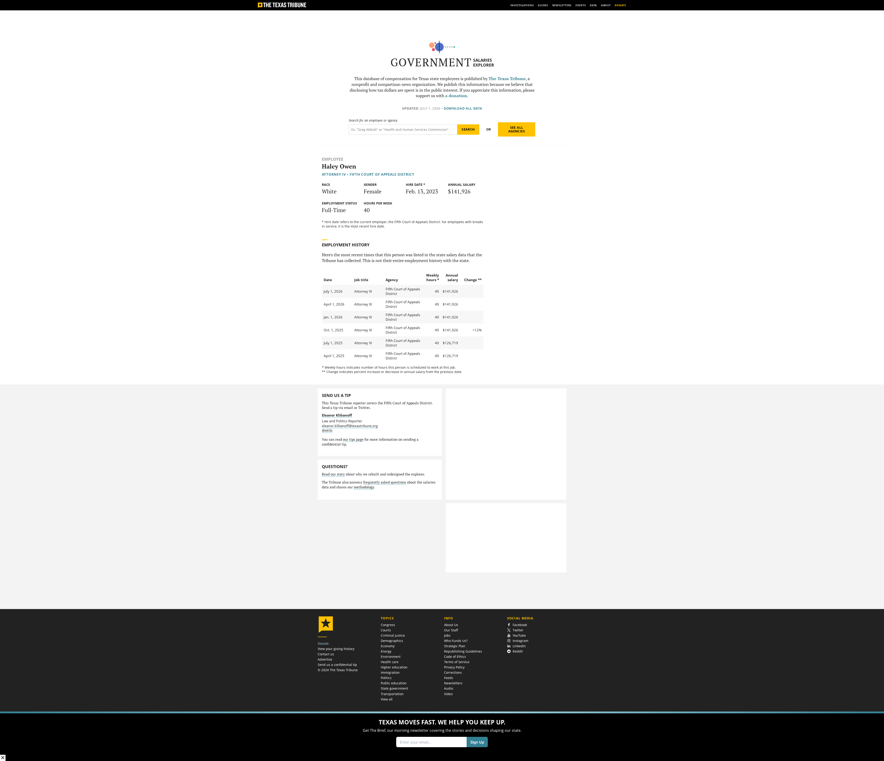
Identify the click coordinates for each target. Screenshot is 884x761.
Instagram (520, 641)
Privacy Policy (454, 667)
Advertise (325, 659)
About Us (451, 625)
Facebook (520, 625)
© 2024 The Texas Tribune (338, 670)
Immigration (390, 672)
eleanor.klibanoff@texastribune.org (350, 425)
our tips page (353, 439)
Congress (388, 625)
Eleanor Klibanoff (337, 415)
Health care (389, 662)
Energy (386, 651)
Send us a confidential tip (337, 664)
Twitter (518, 630)
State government (394, 688)
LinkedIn (519, 646)
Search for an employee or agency (373, 120)
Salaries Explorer (483, 62)
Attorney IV (334, 174)
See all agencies (516, 129)
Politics (386, 678)
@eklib (327, 430)
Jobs (447, 635)
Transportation (392, 694)
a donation (456, 95)
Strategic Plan (454, 646)
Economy (388, 646)
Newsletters (453, 683)
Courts (386, 630)
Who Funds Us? (456, 641)
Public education (394, 683)
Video (448, 694)
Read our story (333, 474)
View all (387, 699)
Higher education (394, 667)
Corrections (453, 672)
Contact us (326, 654)
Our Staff (451, 630)
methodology (364, 487)
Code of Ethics (455, 656)
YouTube (519, 635)
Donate (323, 643)
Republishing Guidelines (463, 651)
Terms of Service (456, 662)
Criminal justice (393, 635)
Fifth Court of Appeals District (382, 174)
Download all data (463, 108)
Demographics (392, 641)
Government (431, 62)
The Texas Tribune (507, 78)
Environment (391, 656)
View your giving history (336, 649)
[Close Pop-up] (3, 758)
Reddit (518, 651)
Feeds (448, 678)
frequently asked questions (384, 482)
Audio (448, 688)
